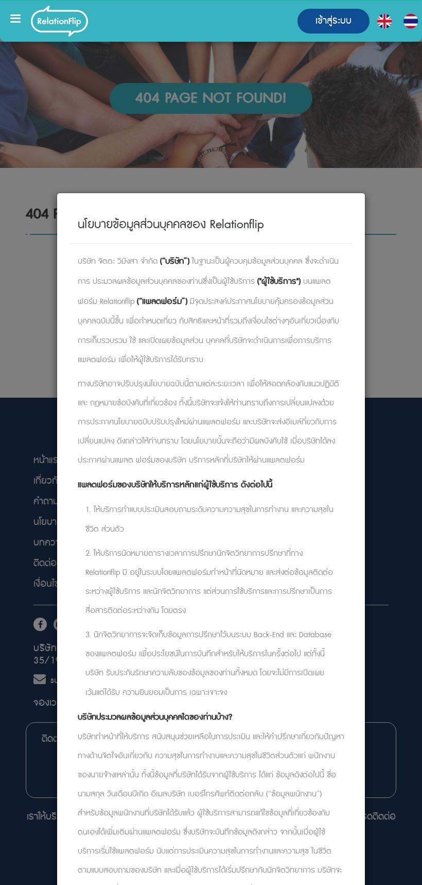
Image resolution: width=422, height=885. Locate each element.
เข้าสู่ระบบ (333, 21)
